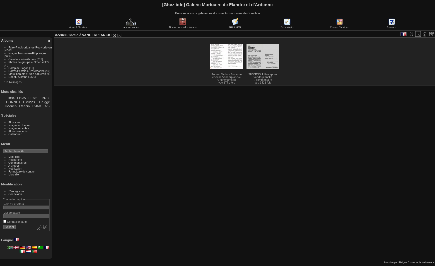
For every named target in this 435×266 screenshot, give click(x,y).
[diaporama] (425, 34)
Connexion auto (16, 221)
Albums (7, 40)
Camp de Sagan (18, 68)
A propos (391, 27)
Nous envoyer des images (182, 27)
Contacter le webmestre (421, 262)
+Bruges (28, 102)
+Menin (24, 106)
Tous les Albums (130, 27)
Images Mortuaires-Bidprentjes (27, 53)
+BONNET (12, 102)
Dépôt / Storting (17, 76)
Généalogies (287, 27)
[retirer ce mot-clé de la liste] (114, 35)
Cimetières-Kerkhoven (22, 59)
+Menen (10, 106)
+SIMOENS (41, 106)
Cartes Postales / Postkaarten (26, 70)
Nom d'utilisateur (13, 204)
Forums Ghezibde (339, 27)
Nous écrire (235, 27)
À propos (13, 165)
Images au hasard (19, 125)
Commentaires (17, 162)
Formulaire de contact (21, 171)
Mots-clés (14, 156)
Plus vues (14, 122)
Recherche (15, 159)
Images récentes (18, 128)
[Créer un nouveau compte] (39, 228)
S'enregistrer (16, 191)
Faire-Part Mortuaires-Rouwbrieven (30, 47)
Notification (15, 168)
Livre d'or (14, 174)
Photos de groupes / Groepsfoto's (28, 62)
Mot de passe (11, 212)
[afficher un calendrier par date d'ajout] (432, 34)
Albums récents (17, 131)
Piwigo (402, 262)
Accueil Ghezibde (78, 27)
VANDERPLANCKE (97, 35)
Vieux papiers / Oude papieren (27, 73)
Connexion (15, 194)
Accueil (61, 35)
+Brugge (43, 102)
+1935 (21, 98)
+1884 (9, 98)
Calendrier (15, 134)
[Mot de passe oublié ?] (45, 228)
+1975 (32, 98)
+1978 (43, 98)
